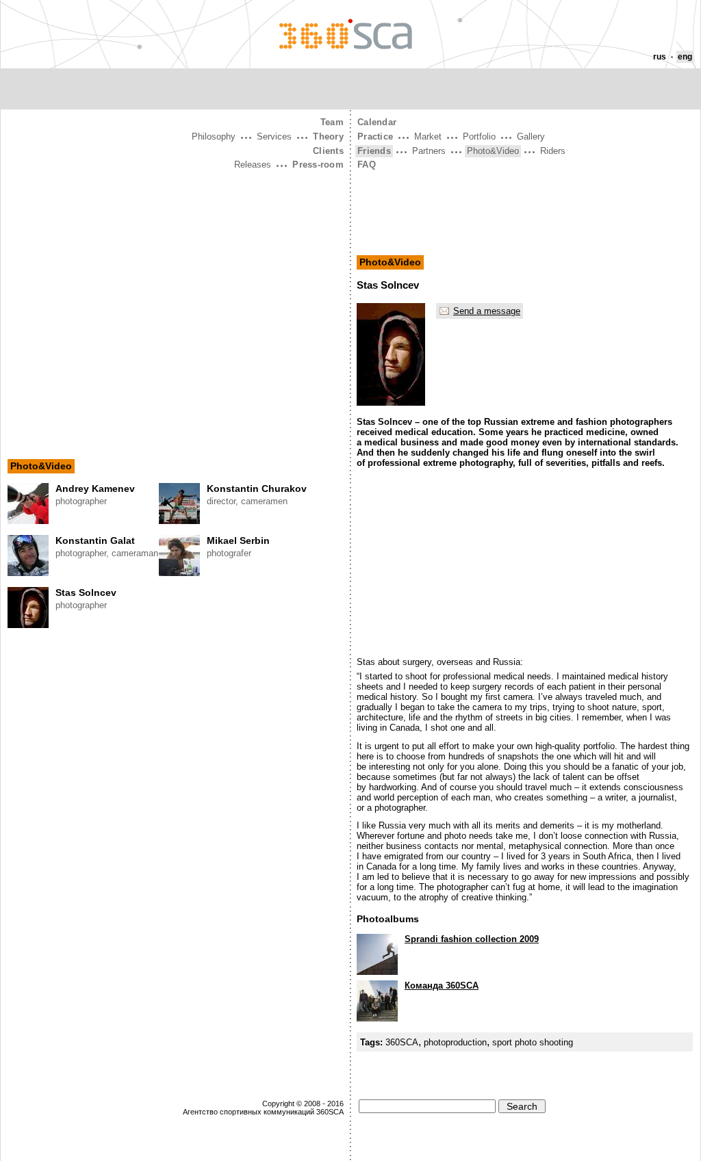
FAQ (366, 164)
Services (274, 136)
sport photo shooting (532, 1042)
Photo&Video (41, 465)
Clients (328, 151)
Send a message (486, 311)
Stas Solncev (85, 592)
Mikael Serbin (238, 540)
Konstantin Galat (95, 540)
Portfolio (479, 136)
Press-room (318, 164)
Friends (374, 151)
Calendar (376, 122)
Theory (328, 136)
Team (332, 122)
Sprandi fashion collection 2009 (472, 939)
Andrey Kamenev (95, 488)
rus (659, 57)
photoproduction (455, 1042)
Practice (375, 136)
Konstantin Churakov (257, 488)
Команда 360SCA (442, 985)
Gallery (531, 136)
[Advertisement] (176, 275)
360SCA (401, 1042)
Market (428, 136)
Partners (429, 151)
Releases (252, 164)
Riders (552, 151)
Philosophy (213, 136)
